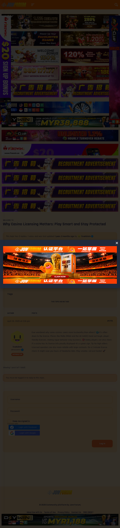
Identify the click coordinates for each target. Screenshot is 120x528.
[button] (116, 243)
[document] (60, 264)
